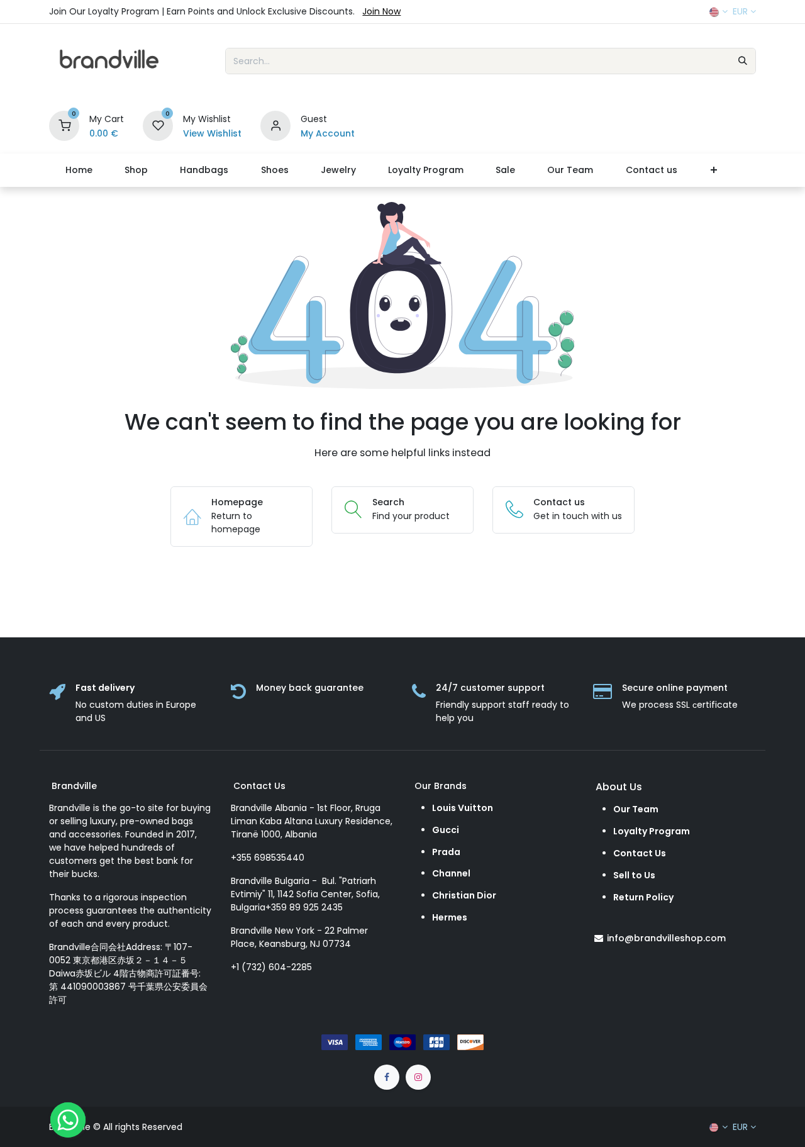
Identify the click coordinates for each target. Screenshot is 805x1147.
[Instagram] (418, 1077)
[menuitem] (78, 170)
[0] (64, 125)
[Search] (742, 61)
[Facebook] (386, 1077)
